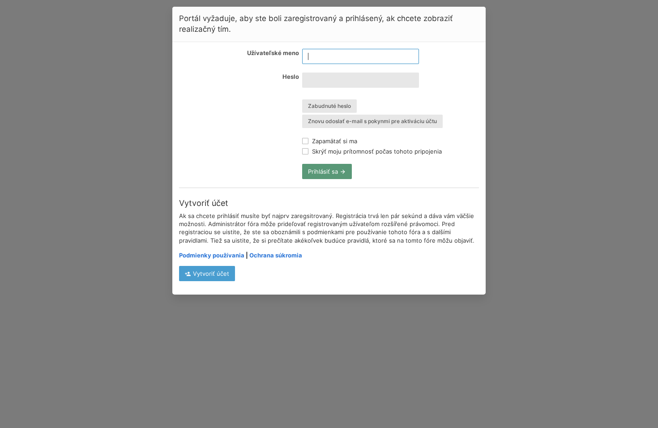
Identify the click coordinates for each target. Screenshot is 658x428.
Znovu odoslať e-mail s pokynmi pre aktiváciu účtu (372, 121)
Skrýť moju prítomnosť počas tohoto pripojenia (376, 151)
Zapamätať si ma (333, 141)
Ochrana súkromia (275, 255)
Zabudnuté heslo (329, 106)
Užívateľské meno (273, 52)
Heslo (290, 76)
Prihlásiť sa (324, 171)
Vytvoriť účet (210, 273)
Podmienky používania (211, 255)
